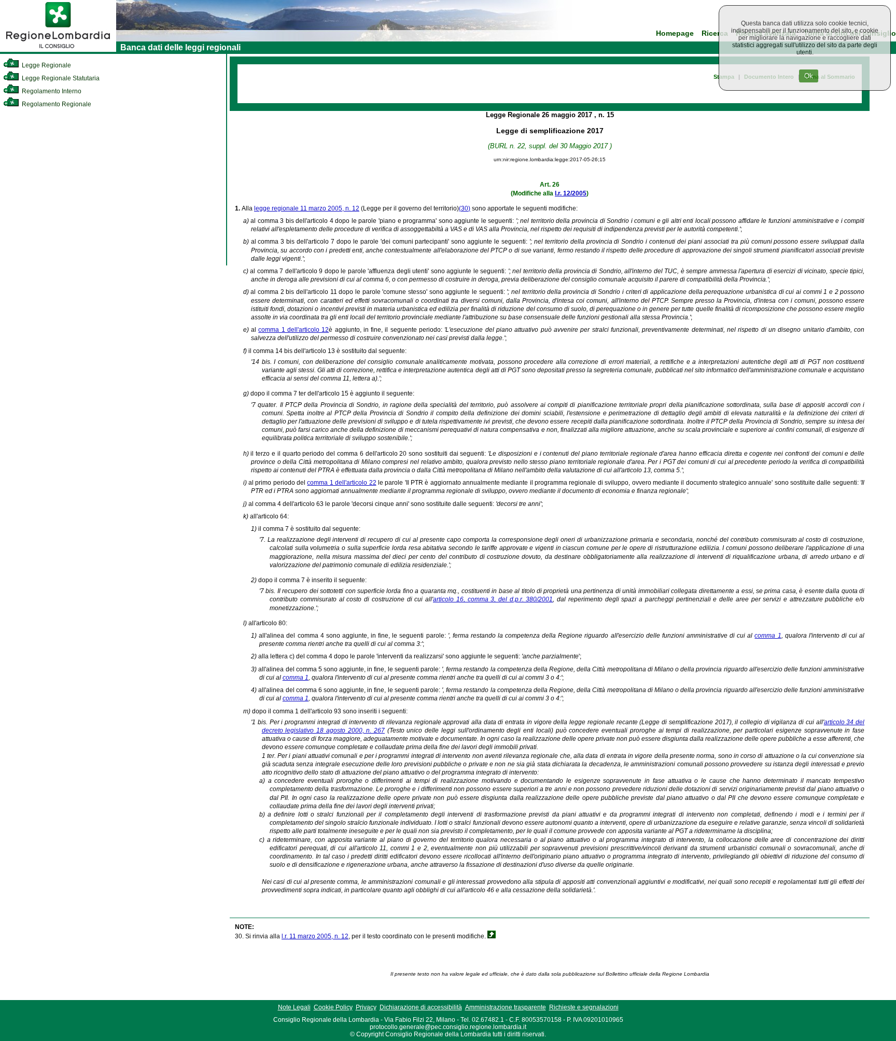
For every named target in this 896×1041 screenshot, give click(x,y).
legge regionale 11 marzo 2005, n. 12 (306, 208)
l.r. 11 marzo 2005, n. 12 (315, 936)
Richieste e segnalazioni (584, 1007)
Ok (808, 76)
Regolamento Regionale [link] (55, 104)
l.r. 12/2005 (570, 193)
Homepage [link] (675, 33)
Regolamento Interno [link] (50, 91)
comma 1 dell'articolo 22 (341, 482)
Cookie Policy (333, 1007)
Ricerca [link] (715, 33)
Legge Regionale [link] (45, 65)
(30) (464, 208)
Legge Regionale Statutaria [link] (60, 78)
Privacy (366, 1007)
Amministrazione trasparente (505, 1007)
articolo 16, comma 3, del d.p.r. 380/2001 (493, 599)
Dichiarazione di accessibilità (421, 1007)
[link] (58, 49)
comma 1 (767, 635)
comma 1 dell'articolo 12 (293, 329)
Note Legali (294, 1007)
